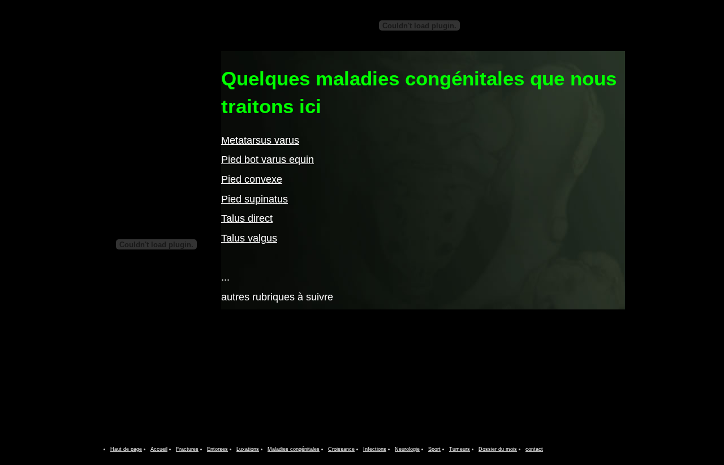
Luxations (247, 449)
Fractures (187, 449)
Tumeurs (459, 449)
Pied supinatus (254, 199)
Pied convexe (251, 179)
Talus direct (247, 218)
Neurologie (407, 449)
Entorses (217, 449)
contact (534, 449)
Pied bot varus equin (267, 159)
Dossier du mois (498, 449)
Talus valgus (249, 238)
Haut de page (126, 449)
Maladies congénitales (294, 449)
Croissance (341, 449)
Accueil (158, 449)
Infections (374, 449)
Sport (434, 449)
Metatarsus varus (260, 140)
